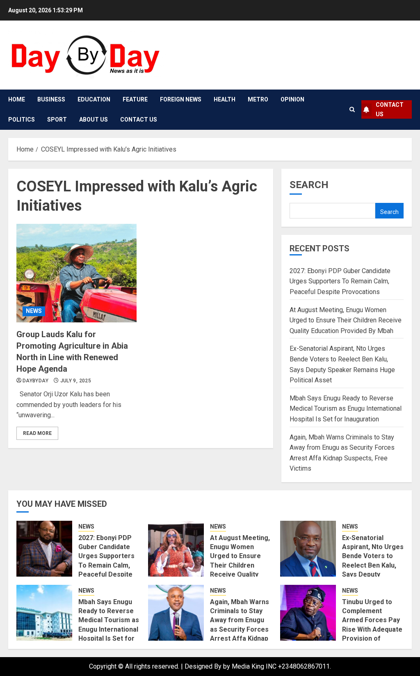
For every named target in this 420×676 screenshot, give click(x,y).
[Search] (352, 109)
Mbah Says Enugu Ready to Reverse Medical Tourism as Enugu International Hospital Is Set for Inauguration (346, 408)
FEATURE (135, 99)
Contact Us (138, 119)
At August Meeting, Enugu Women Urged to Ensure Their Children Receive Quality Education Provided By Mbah (346, 320)
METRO (258, 99)
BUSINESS (51, 99)
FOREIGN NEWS (180, 99)
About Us (93, 119)
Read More (37, 433)
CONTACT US (390, 109)
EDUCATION (94, 99)
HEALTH (224, 99)
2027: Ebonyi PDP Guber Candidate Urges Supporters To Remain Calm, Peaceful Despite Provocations (340, 281)
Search (309, 185)
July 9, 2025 (75, 381)
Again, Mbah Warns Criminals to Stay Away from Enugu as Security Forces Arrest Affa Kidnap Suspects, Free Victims (239, 629)
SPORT (57, 119)
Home (16, 99)
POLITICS (21, 119)
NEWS (34, 311)
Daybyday (35, 381)
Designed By (204, 666)
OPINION (292, 99)
